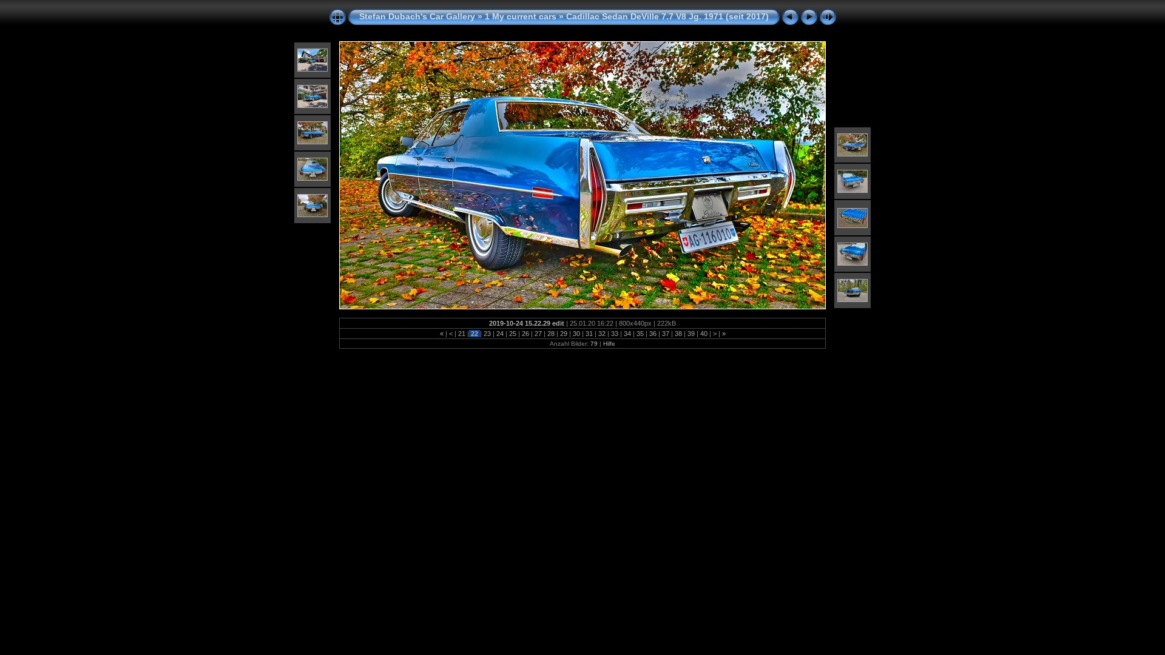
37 (665, 333)
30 (576, 333)
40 (703, 333)
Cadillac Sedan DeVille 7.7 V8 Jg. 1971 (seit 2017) (667, 16)
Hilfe (609, 343)
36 (652, 333)
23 (487, 333)
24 (500, 333)
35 (640, 333)
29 (563, 333)
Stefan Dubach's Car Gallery (417, 16)
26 (525, 333)
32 (601, 333)
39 (691, 333)
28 (550, 333)
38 (678, 333)
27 (538, 333)
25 (512, 333)
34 (627, 333)
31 (589, 333)
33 (614, 333)
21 (461, 333)
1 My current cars (520, 16)
